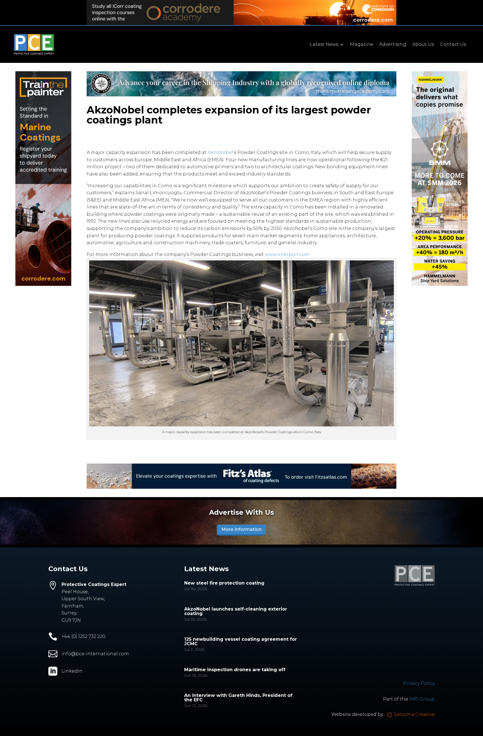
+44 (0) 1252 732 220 (83, 636)
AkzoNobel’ (221, 152)
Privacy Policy (419, 683)
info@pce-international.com (95, 653)
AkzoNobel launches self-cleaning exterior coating (235, 611)
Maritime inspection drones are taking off (234, 669)
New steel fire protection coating (224, 583)
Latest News (324, 44)
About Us (423, 44)
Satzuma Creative (414, 714)
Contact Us (453, 44)
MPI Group (422, 699)
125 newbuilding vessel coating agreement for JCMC (240, 641)
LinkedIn (71, 671)
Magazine (361, 44)
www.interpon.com (287, 254)
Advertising (392, 44)
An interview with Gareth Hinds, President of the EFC (238, 697)
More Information (241, 529)
